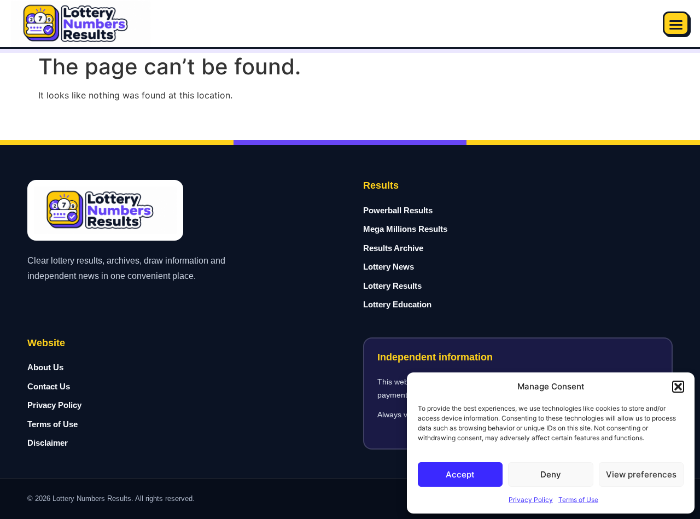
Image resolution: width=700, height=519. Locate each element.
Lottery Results (392, 285)
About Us (45, 367)
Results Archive (393, 248)
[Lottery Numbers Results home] (80, 24)
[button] (678, 386)
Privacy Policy (531, 499)
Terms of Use (578, 499)
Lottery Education (397, 304)
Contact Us (48, 386)
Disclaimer (47, 442)
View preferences (641, 474)
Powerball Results (398, 210)
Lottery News (388, 266)
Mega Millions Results (405, 229)
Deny (550, 474)
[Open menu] (676, 23)
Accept (460, 474)
